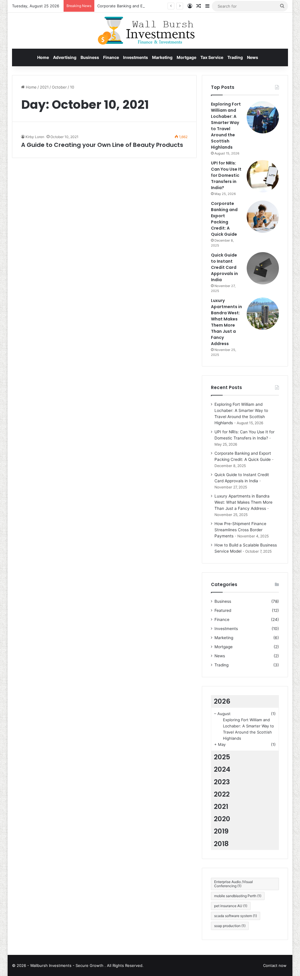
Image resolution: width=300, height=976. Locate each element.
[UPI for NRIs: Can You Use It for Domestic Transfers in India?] (263, 176)
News (252, 57)
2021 (44, 87)
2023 (222, 782)
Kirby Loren (34, 137)
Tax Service (211, 57)
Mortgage (186, 57)
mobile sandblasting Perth (237, 896)
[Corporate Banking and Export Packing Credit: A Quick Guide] (263, 217)
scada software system (235, 916)
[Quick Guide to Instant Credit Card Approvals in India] (263, 268)
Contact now (275, 965)
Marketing (162, 57)
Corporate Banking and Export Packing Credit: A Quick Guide (152, 6)
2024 (222, 769)
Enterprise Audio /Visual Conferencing (233, 884)
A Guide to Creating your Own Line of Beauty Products (102, 145)
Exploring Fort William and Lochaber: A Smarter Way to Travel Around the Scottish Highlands (226, 125)
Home (43, 57)
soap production (230, 926)
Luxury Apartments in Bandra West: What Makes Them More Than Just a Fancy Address (226, 322)
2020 (222, 819)
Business (90, 57)
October (59, 87)
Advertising (64, 57)
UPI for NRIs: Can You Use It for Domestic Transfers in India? (226, 175)
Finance (111, 57)
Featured (222, 610)
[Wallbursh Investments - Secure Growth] (149, 30)
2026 (222, 701)
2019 (221, 831)
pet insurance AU (230, 906)
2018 (221, 843)
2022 (222, 794)
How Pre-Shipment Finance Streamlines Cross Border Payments (240, 529)
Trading (235, 57)
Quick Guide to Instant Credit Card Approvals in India (224, 267)
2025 (222, 757)
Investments (135, 57)
